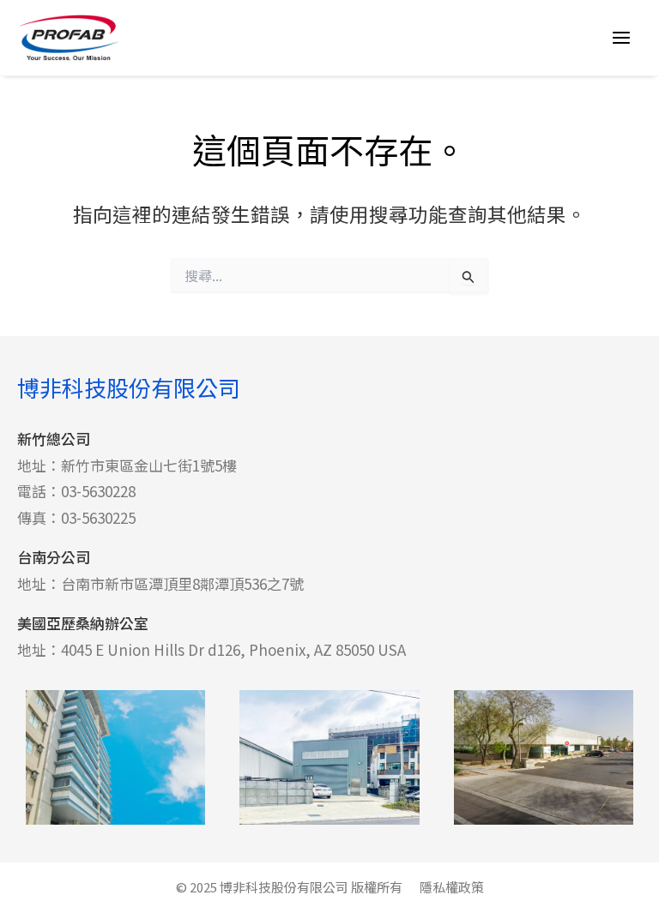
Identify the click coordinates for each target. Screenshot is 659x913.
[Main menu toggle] (621, 37)
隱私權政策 (452, 887)
